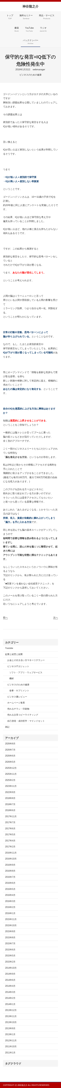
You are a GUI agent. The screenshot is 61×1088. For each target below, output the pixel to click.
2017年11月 (11, 816)
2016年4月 (10, 895)
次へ (55, 617)
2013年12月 (11, 1010)
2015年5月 (10, 955)
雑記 (7, 727)
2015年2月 (10, 962)
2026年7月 (10, 750)
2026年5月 (10, 762)
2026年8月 (10, 744)
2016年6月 (10, 883)
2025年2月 (10, 780)
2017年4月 (10, 841)
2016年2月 (10, 907)
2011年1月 (10, 1053)
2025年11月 (11, 774)
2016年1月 (10, 913)
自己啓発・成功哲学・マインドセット (26, 721)
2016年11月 (11, 853)
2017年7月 (10, 822)
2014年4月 (10, 986)
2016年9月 (10, 865)
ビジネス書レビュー (17, 697)
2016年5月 (10, 889)
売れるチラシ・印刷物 (18, 709)
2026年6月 (10, 756)
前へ (5, 617)
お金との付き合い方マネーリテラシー (26, 660)
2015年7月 (10, 943)
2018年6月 (10, 810)
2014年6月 (10, 980)
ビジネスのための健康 (30, 75)
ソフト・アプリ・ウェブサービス (25, 672)
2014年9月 (10, 974)
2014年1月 (10, 1004)
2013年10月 (11, 1022)
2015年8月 (10, 937)
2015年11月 (11, 919)
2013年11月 (11, 1016)
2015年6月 (10, 950)
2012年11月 (11, 1040)
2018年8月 (10, 798)
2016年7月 (10, 877)
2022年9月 (10, 792)
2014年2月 (10, 998)
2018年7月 (10, 804)
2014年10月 (11, 968)
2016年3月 (10, 901)
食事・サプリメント (19, 690)
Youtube (9, 648)
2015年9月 (10, 931)
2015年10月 (11, 925)
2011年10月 (11, 1046)
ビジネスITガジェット (18, 666)
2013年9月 (10, 1028)
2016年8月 (10, 871)
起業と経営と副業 (14, 654)
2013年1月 (10, 1034)
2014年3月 (10, 992)
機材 (11, 678)
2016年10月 (11, 859)
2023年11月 (11, 786)
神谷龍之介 (31, 6)
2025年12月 (11, 768)
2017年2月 (10, 847)
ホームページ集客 (16, 703)
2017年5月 (10, 834)
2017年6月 (10, 828)
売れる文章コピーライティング (22, 715)
